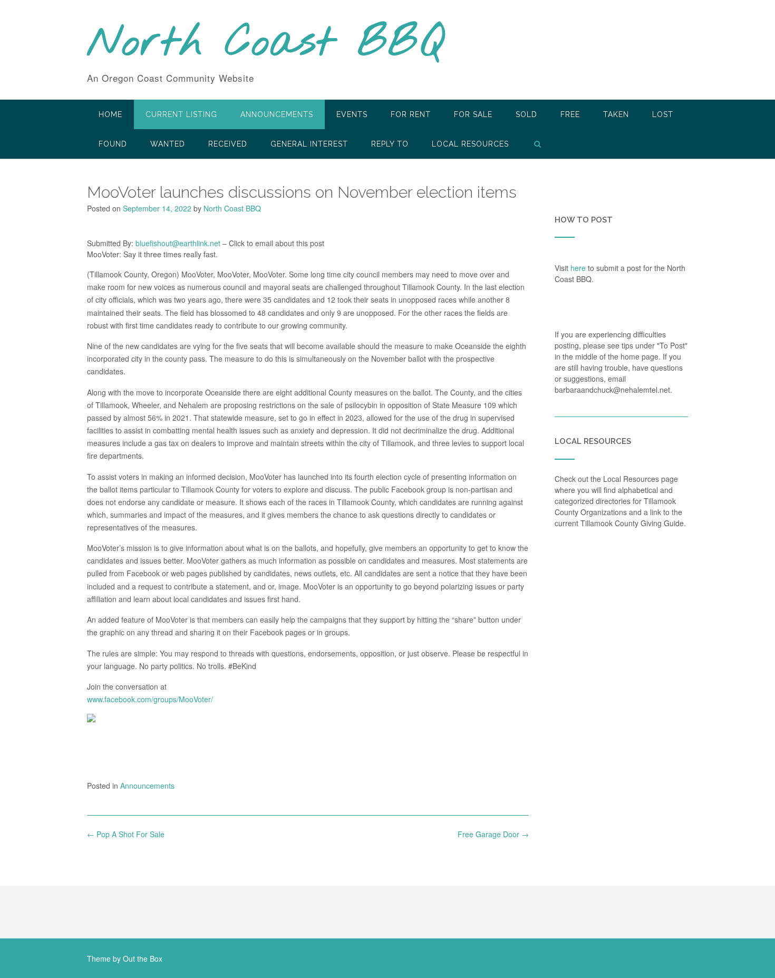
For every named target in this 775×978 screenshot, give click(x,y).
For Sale (473, 114)
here (578, 268)
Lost (662, 114)
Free (570, 114)
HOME (110, 114)
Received (227, 144)
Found (113, 144)
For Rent (411, 114)
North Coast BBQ (265, 43)
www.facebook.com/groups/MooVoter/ (150, 699)
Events (351, 114)
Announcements (276, 114)
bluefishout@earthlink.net (177, 243)
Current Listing (181, 114)
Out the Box (142, 958)
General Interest (309, 144)
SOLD (526, 114)
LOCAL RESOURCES (470, 144)
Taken (616, 114)
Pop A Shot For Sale (125, 834)
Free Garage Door (493, 834)
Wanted (167, 144)
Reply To (390, 144)
